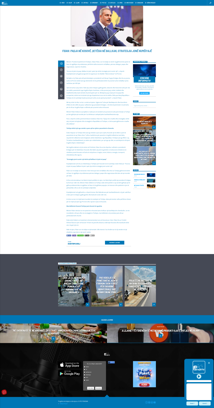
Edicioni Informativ (139, 174)
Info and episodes (144, 93)
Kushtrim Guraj (74, 244)
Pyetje (104, 3)
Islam (70, 3)
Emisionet (95, 3)
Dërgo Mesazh (151, 3)
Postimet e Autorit (114, 242)
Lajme (77, 3)
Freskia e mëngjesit (139, 180)
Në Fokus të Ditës (139, 185)
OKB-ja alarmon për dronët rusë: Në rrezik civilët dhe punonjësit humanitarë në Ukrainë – (144, 137)
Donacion (140, 3)
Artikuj (85, 3)
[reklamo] (144, 387)
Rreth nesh (129, 3)
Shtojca (112, 3)
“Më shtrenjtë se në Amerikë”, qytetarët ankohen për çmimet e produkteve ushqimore (54, 332)
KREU (63, 3)
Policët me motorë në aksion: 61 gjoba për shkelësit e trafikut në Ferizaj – (140, 285)
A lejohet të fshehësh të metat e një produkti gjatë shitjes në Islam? (161, 330)
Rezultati (98, 388)
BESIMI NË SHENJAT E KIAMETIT (144, 122)
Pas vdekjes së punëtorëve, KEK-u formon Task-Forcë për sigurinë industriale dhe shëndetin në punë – (144, 155)
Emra (120, 3)
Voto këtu (90, 388)
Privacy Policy (63, 403)
